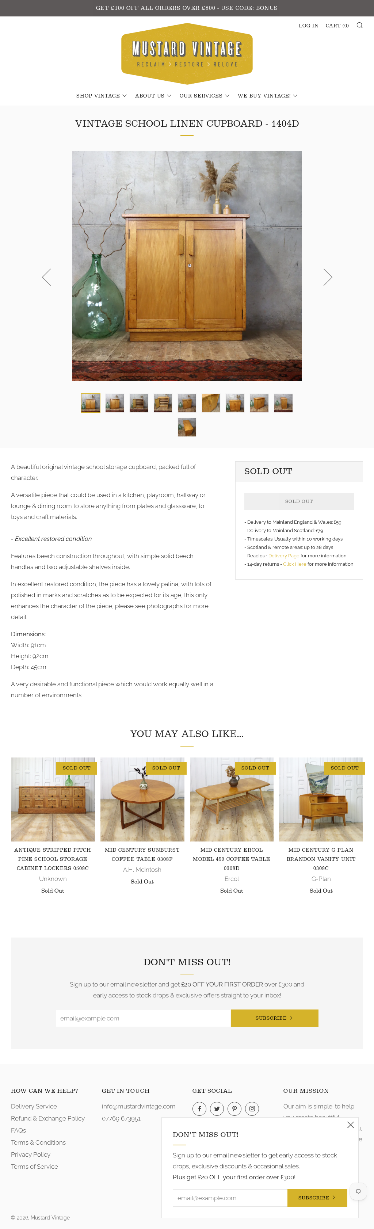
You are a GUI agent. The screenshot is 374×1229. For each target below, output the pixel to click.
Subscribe (271, 1018)
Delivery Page (283, 555)
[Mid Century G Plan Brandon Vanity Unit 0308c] (321, 799)
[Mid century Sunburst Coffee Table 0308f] (142, 799)
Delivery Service (34, 1106)
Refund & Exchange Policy (48, 1118)
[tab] (90, 403)
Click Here (295, 564)
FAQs (18, 1130)
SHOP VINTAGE (98, 96)
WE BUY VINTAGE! (264, 96)
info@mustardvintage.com (139, 1106)
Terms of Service (34, 1166)
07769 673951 (121, 1118)
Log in (309, 26)
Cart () (337, 26)
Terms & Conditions (38, 1142)
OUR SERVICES (201, 96)
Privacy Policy (30, 1154)
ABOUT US (150, 96)
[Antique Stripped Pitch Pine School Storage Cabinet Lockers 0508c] (53, 799)
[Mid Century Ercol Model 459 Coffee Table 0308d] (232, 799)
